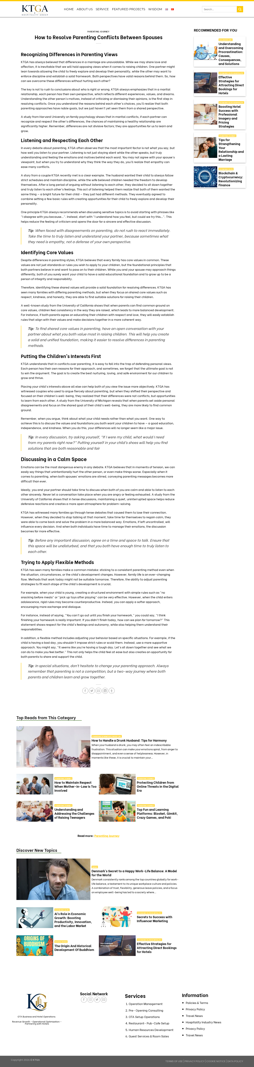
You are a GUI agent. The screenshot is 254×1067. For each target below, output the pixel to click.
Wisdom (155, 9)
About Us (85, 9)
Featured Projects (128, 9)
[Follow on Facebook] (84, 1000)
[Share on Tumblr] (112, 691)
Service (102, 9)
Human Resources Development (151, 1029)
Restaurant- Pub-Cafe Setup (149, 1023)
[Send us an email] (104, 1000)
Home (69, 9)
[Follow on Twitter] (97, 1000)
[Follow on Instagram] (90, 1000)
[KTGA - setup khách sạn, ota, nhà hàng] (35, 10)
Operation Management (146, 1004)
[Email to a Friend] (98, 691)
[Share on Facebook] (85, 691)
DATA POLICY (235, 1061)
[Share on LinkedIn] (105, 691)
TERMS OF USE (174, 1061)
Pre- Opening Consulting (146, 1010)
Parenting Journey (98, 31)
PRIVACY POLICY (195, 1061)
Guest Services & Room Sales (149, 1036)
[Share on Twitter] (92, 691)
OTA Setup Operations (144, 1016)
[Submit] (240, 9)
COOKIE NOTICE (216, 1061)
